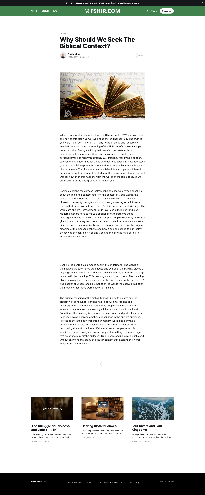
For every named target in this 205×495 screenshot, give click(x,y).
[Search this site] (147, 11)
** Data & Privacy (133, 482)
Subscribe (166, 11)
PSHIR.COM (35, 481)
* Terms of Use (117, 482)
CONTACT (88, 482)
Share (140, 55)
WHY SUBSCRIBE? (75, 482)
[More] (62, 11)
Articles (63, 33)
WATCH (34, 11)
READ (55, 11)
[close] (202, 3)
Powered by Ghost (167, 481)
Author (106, 482)
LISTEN (45, 11)
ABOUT (98, 482)
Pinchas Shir (74, 54)
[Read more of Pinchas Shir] (63, 55)
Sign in (154, 11)
